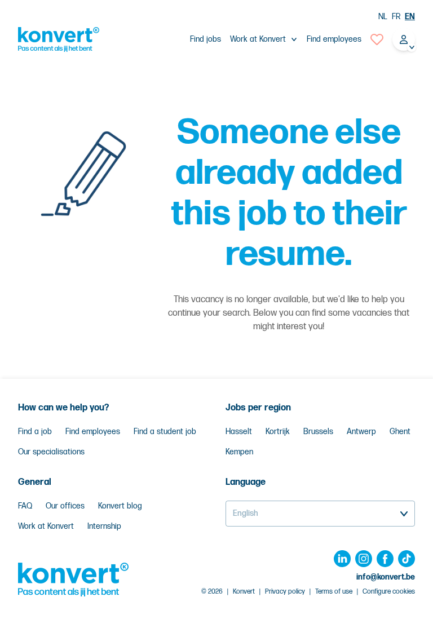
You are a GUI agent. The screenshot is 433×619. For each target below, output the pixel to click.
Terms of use (333, 591)
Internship (104, 526)
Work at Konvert (46, 526)
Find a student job (165, 431)
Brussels (318, 431)
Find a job (35, 431)
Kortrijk (278, 431)
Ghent (400, 431)
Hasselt (239, 431)
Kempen (239, 452)
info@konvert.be (385, 577)
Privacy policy (285, 591)
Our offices (65, 506)
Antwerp (361, 431)
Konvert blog (120, 506)
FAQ (25, 506)
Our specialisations (51, 452)
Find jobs (205, 39)
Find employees (334, 39)
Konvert (244, 591)
